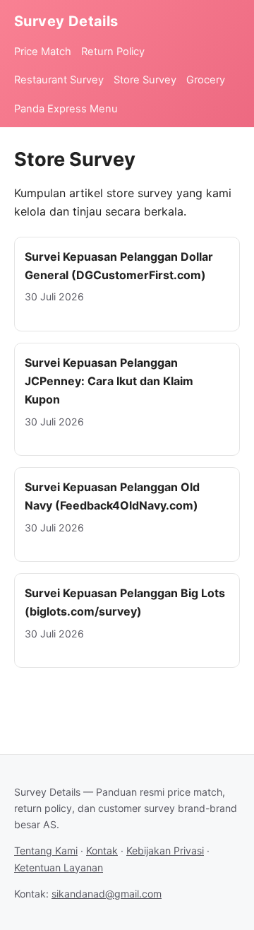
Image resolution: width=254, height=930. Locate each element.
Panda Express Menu (66, 108)
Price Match (42, 51)
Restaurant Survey (59, 79)
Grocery (205, 79)
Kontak (102, 850)
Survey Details (66, 21)
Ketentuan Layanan (58, 867)
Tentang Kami (46, 850)
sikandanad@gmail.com (107, 894)
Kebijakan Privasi (165, 850)
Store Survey (145, 79)
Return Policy (113, 51)
